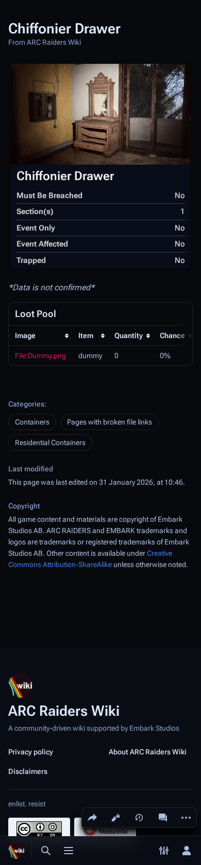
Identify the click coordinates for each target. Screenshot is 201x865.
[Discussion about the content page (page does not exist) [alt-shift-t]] (163, 817)
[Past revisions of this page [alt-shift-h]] (139, 817)
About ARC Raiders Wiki (148, 752)
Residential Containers (50, 442)
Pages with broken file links (109, 422)
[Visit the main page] (16, 850)
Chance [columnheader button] (172, 335)
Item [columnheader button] (85, 335)
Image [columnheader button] (25, 335)
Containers (32, 422)
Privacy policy (30, 752)
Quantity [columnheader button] (128, 335)
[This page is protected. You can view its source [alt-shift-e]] (115, 817)
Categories (26, 404)
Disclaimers (27, 771)
